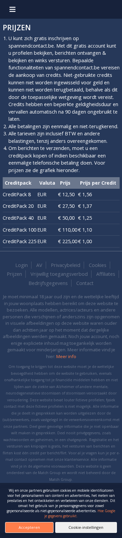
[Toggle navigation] (12, 9)
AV (39, 265)
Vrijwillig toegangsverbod (59, 274)
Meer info (66, 356)
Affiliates (105, 274)
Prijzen (14, 274)
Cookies (97, 265)
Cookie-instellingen (85, 527)
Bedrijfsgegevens (48, 283)
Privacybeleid (65, 265)
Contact (85, 283)
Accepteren (29, 527)
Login (21, 265)
